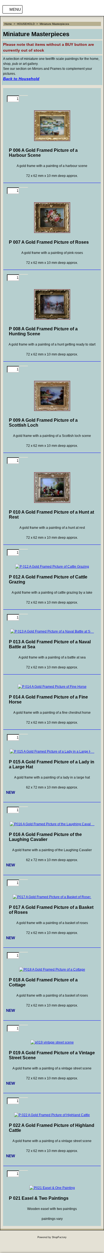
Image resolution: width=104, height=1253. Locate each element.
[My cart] (98, 9)
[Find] (90, 9)
